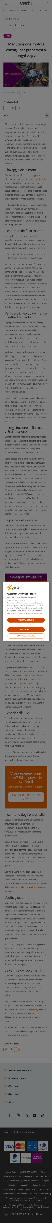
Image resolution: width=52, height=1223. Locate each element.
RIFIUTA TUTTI (26, 630)
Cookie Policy (38, 613)
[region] (26, 611)
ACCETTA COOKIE (26, 620)
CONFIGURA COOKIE (26, 636)
